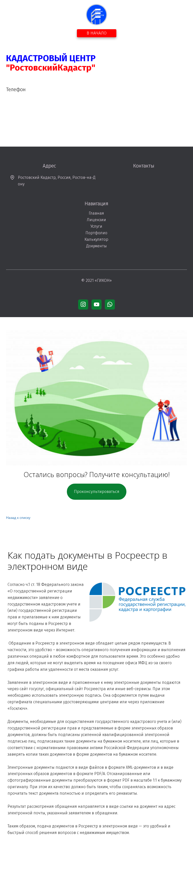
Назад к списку (18, 517)
